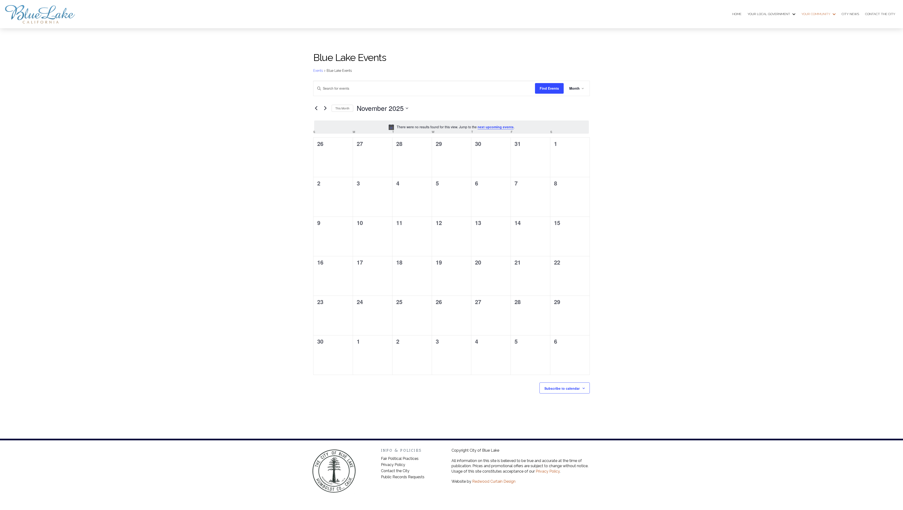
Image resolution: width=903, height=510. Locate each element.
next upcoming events (496, 126)
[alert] (451, 127)
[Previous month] (316, 108)
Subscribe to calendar (562, 388)
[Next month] (325, 108)
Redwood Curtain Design (493, 481)
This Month (342, 108)
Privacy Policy (548, 471)
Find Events (549, 88)
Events (318, 70)
